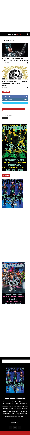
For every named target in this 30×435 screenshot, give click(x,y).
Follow (25, 99)
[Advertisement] (15, 16)
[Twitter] (19, 427)
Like (26, 96)
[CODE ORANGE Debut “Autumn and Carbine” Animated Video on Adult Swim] (15, 50)
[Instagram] (15, 427)
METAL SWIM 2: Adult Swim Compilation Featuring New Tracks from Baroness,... (14, 83)
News (3, 56)
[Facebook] (10, 427)
